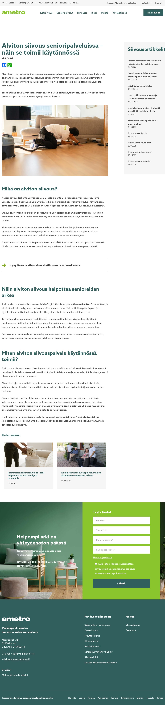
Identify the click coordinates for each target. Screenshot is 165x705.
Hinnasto (82, 12)
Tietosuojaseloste (102, 557)
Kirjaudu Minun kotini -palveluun (122, 2)
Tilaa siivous (153, 12)
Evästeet (6, 670)
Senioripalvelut (26, 2)
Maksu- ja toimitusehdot (15, 675)
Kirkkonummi (127, 697)
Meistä (104, 12)
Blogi (11, 2)
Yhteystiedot (120, 12)
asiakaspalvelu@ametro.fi (16, 659)
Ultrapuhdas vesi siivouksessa (100, 662)
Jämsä (160, 697)
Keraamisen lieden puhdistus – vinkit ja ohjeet (143, 122)
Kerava (114, 697)
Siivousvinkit (91, 657)
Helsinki (72, 697)
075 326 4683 (55, 562)
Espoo (82, 697)
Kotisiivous (46, 12)
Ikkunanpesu (91, 641)
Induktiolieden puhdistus (140, 86)
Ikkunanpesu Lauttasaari (140, 152)
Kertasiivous (91, 630)
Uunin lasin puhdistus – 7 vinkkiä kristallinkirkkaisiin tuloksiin (144, 110)
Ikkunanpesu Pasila (137, 133)
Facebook (131, 630)
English (158, 2)
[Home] (3, 3)
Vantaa (91, 697)
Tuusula (150, 697)
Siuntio (140, 697)
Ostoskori (146, 2)
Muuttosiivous (92, 636)
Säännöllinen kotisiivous (97, 625)
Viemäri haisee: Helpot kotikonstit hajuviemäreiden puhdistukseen (144, 62)
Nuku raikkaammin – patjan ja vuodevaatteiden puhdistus (142, 97)
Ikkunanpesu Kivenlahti (139, 142)
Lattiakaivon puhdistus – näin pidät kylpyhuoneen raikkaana (143, 75)
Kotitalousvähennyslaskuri (98, 652)
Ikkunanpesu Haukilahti (139, 161)
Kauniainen (103, 697)
